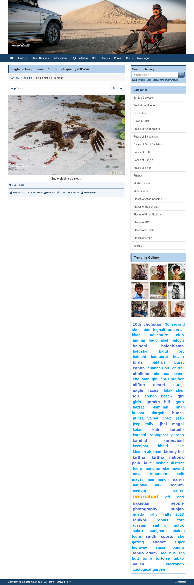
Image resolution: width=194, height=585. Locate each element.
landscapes (151, 79)
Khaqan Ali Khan (147, 452)
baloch (178, 340)
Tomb (147, 558)
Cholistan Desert (169, 374)
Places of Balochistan (146, 206)
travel (175, 79)
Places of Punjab (144, 230)
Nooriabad (145, 497)
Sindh (129, 58)
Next (117, 88)
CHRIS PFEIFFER (172, 379)
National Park (147, 485)
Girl (181, 396)
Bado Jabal (158, 340)
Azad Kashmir (40, 58)
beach (178, 357)
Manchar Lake (157, 468)
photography (164, 79)
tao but (168, 553)
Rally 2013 (173, 514)
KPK (94, 58)
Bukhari (158, 362)
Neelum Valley (158, 490)
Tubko (179, 558)
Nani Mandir (157, 479)
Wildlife (27, 78)
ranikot (139, 520)
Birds (138, 362)
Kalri (156, 429)
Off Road (174, 497)
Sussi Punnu (170, 547)
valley (138, 564)
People (177, 503)
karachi (177, 429)
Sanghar (157, 531)
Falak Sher (174, 390)
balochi (140, 346)
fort (136, 396)
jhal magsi (172, 424)
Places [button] (104, 58)
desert (159, 384)
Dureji (178, 385)
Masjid (178, 468)
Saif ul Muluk (168, 525)
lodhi (137, 468)
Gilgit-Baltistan (79, 58)
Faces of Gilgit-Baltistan (148, 144)
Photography (145, 509)
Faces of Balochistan (146, 136)
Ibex (167, 418)
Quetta (138, 514)
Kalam (138, 429)
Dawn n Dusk (141, 121)
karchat (140, 440)
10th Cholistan (147, 324)
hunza (178, 413)
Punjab (118, 58)
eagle (15, 184)
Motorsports (141, 191)
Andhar (139, 340)
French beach (158, 396)
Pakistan (141, 503)
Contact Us (180, 581)
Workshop (175, 564)
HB (12, 58)
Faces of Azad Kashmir (147, 129)
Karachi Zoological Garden (158, 435)
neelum (177, 485)
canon (139, 368)
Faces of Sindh (143, 167)
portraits (140, 79)
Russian (139, 525)
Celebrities (140, 113)
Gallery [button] (22, 58)
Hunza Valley (145, 418)
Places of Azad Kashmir (148, 199)
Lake (148, 463)
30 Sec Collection (144, 97)
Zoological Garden (149, 569)
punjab (177, 509)
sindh (151, 536)
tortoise (163, 558)
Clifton (139, 384)
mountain (158, 474)
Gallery (15, 78)
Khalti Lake (171, 446)
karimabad (173, 440)
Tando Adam (145, 553)
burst (179, 362)
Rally (154, 514)
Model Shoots (142, 183)
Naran (178, 479)
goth (180, 402)
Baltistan (141, 351)
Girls (137, 402)
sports (167, 536)
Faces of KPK (142, 152)
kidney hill (174, 451)
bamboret (159, 357)
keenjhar (140, 446)
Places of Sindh (143, 238)
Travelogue (143, 58)
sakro (138, 531)
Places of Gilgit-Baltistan (148, 214)
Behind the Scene (144, 105)
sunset (159, 542)
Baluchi (139, 357)
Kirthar (139, 457)
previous (17, 88)
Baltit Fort (171, 351)
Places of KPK (142, 222)
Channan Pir (158, 368)
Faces (153, 390)
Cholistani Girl (145, 379)
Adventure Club (167, 335)
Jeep (180, 418)
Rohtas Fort (170, 520)
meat (21, 184)
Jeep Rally (143, 424)
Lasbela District (170, 463)
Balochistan (60, 58)
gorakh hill (158, 402)
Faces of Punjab (143, 160)
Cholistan (142, 373)
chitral (178, 368)
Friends (138, 175)
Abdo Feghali (154, 330)
